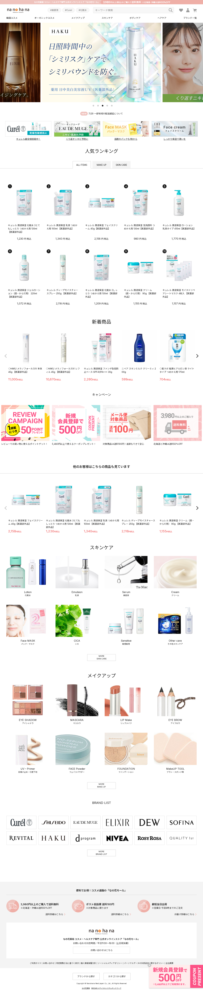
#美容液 (54, 10)
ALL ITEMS (81, 165)
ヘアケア (161, 18)
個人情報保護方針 (88, 963)
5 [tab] (112, 105)
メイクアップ (78, 18)
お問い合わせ (48, 963)
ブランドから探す (86, 976)
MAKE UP (101, 165)
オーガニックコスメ (44, 18)
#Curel (68, 10)
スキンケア (107, 18)
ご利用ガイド (35, 963)
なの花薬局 (86, 988)
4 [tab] (107, 105)
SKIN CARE (121, 165)
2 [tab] (98, 105)
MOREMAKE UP (101, 785)
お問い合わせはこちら (101, 950)
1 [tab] (93, 105)
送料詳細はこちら (54, 914)
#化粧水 (83, 10)
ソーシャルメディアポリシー (110, 963)
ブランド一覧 (190, 18)
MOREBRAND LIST (101, 852)
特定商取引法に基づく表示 (67, 963)
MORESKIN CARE (102, 657)
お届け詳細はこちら (184, 914)
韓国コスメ (11, 18)
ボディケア (135, 18)
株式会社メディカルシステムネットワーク (106, 988)
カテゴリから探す (117, 976)
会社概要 (169, 963)
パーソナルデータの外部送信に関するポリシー (144, 963)
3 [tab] (102, 105)
